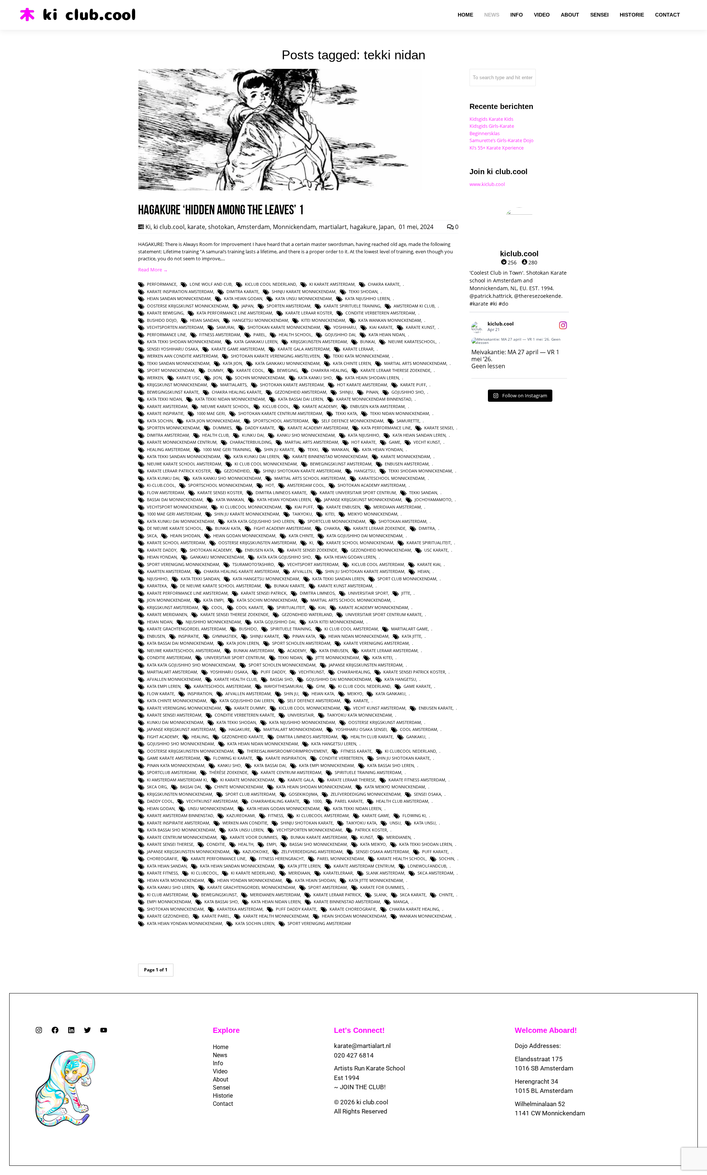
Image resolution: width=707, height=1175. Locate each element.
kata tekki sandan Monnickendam (183, 456)
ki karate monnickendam (247, 779)
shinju (346, 392)
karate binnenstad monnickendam (329, 456)
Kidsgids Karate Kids (491, 119)
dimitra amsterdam (168, 435)
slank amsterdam (385, 873)
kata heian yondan (382, 449)
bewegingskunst (219, 894)
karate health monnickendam (276, 916)
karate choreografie (353, 909)
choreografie (162, 858)
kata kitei (382, 657)
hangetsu (364, 471)
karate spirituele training (352, 306)
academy (296, 650)
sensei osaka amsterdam (382, 851)
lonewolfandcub (427, 866)
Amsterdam (253, 227)
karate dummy (249, 708)
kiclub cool (276, 406)
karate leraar (358, 349)
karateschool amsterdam (222, 686)
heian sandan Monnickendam (179, 298)
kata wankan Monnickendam (389, 320)
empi (271, 844)
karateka (157, 585)
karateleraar (338, 873)
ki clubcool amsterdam (322, 815)
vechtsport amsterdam (312, 564)
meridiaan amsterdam (397, 507)
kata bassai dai (270, 765)
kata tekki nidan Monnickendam (230, 399)
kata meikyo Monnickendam (395, 786)
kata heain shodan (315, 880)
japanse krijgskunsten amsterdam (365, 665)
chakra (332, 528)
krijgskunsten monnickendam (179, 794)
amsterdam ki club (414, 306)
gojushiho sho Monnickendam (180, 743)
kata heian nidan (387, 334)
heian (423, 571)
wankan (340, 449)
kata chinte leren (352, 363)
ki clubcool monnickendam (250, 507)
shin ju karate (279, 449)
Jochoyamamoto (433, 499)
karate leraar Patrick (337, 894)
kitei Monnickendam (323, 320)
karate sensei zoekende (312, 550)
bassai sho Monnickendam (318, 844)
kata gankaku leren (255, 341)
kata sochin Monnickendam (267, 600)
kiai (322, 607)
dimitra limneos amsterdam (307, 736)
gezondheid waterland (307, 614)
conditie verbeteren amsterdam (380, 313)
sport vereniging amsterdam (319, 923)
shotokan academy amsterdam (371, 485)
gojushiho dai (340, 334)
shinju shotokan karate (307, 823)
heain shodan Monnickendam (354, 916)
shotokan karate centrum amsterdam (280, 413)
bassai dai (190, 786)
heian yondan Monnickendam (249, 880)
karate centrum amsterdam (291, 772)
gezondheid (237, 471)
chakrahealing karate (275, 801)
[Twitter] (87, 1030)
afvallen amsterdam (248, 693)
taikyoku (302, 514)
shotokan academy (211, 550)
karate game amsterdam (237, 349)
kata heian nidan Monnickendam (262, 743)
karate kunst (420, 327)
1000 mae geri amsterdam (174, 514)
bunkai (367, 341)
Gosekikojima (303, 794)
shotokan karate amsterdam (292, 384)
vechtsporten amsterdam (175, 327)
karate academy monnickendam (373, 607)
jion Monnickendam (168, 600)
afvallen (302, 571)
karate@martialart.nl (362, 1045)
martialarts (233, 384)
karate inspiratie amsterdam (178, 823)
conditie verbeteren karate (244, 715)
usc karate (436, 550)
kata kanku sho (315, 377)
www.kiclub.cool (487, 184)
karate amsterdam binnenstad (180, 815)
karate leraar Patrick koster (179, 471)
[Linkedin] (71, 1030)
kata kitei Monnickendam (336, 622)
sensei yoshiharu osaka (172, 349)
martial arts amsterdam (311, 442)
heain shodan (185, 535)
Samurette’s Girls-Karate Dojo (501, 140)
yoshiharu (344, 327)
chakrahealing (353, 672)
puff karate (435, 851)
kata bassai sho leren (390, 765)
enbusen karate (436, 708)
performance (161, 284)
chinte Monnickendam (238, 786)
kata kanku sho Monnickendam (227, 478)
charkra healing (329, 370)
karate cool (250, 370)
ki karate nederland (253, 873)
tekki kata (346, 413)
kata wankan (230, 499)
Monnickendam (294, 227)
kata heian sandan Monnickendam (237, 866)
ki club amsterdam (167, 894)
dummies (222, 427)
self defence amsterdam (313, 700)
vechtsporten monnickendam (309, 830)
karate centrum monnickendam (182, 837)
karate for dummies (382, 887)
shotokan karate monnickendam (283, 327)
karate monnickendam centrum (182, 442)
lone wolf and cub (211, 284)
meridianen (398, 837)
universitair (301, 715)
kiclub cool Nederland (270, 284)
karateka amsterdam (240, 909)
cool (217, 607)
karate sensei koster (219, 492)
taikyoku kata (361, 823)
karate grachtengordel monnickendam (251, 887)
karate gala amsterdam (304, 349)
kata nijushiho (363, 435)
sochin (446, 858)
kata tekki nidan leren (357, 808)
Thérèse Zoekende (228, 772)
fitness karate (356, 751)
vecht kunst (427, 442)
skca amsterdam (435, 873)
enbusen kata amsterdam (377, 406)
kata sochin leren (254, 923)
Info (218, 1063)
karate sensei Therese (170, 844)
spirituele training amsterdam (368, 772)
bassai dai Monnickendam (175, 499)
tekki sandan (423, 492)
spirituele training (290, 629)
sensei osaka (427, 794)
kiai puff (304, 507)
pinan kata (303, 636)
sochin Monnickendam (260, 377)
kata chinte (301, 535)
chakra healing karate (236, 392)
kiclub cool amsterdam (378, 564)
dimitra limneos (317, 593)
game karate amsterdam (173, 758)
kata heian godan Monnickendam (283, 808)
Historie (223, 1095)
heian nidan (159, 622)
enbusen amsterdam (407, 464)
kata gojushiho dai (274, 622)
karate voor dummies (253, 837)
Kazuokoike (255, 851)
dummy (215, 370)
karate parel (216, 916)
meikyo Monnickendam (372, 514)
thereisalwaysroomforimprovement (287, 751)
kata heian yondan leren (284, 499)
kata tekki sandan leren (338, 578)
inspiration (199, 693)
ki (311, 542)
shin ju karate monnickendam (246, 514)
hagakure (363, 227)
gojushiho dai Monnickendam (338, 679)
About (220, 1079)
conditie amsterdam (169, 657)
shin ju (291, 693)
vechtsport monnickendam (177, 507)
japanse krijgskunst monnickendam (362, 499)
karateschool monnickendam (392, 478)
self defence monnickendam (352, 420)
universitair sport (368, 593)
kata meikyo (373, 844)
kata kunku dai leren (256, 456)
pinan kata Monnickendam (175, 765)
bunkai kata (227, 528)
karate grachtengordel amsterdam (186, 629)
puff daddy (273, 672)
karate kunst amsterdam (345, 585)
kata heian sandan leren (419, 435)
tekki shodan (363, 291)
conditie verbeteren (341, 758)
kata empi (213, 600)
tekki (312, 449)
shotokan (221, 227)
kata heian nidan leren (275, 901)
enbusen (156, 636)
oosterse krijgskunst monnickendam (187, 306)
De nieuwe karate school (174, 528)
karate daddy (161, 550)
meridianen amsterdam (275, 894)
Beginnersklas (484, 133)
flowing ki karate (232, 758)
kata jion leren (242, 643)
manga (400, 901)
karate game (375, 815)
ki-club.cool (161, 485)
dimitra (427, 528)
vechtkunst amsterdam (212, 801)
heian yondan (162, 557)
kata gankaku (390, 693)
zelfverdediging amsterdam (311, 851)
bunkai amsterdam (253, 650)
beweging (287, 370)
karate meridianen (167, 614)
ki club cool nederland (364, 686)
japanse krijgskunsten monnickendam (188, 851)
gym (320, 686)
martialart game (409, 629)
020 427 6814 (354, 1055)
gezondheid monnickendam (381, 550)
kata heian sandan (167, 866)
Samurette (408, 420)
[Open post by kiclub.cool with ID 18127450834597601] (519, 341)
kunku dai (253, 435)
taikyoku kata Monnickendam (359, 715)
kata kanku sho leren (170, 887)
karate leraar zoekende (379, 528)
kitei (329, 514)
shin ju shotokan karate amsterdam (364, 571)
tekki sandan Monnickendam (178, 363)
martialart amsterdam (172, 672)
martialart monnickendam (292, 729)
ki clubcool (204, 873)
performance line (166, 334)
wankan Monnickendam (425, 916)
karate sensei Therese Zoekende (234, 614)
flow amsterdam (165, 492)
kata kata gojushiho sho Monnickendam (191, 665)
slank (380, 894)
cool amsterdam (418, 729)
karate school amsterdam (176, 542)
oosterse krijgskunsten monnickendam (190, 751)
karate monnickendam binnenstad (373, 399)
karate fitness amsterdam (416, 779)
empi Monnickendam (169, 901)
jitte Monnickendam (337, 657)
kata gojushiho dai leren (246, 700)
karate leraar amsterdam (389, 650)
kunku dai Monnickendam (175, 722)
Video (220, 1071)
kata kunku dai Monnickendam (180, 521)
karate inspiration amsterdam (180, 291)
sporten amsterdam (288, 306)
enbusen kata (259, 550)
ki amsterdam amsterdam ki (177, 779)
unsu (395, 823)
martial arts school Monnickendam (350, 600)
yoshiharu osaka (228, 672)
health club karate (372, 736)
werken (155, 377)
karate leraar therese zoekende (395, 370)
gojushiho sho (407, 392)
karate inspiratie (165, 413)
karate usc (188, 377)
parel (259, 334)
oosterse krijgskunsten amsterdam (257, 542)
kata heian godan (243, 298)
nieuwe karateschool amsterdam (183, 650)
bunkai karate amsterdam (319, 837)
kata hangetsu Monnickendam (266, 578)
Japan (386, 227)
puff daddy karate (296, 909)
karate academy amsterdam (318, 427)
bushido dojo (162, 320)
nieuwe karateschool (412, 341)
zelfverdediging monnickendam (366, 794)
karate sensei (438, 427)
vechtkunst (311, 672)
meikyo (354, 693)
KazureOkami (240, 815)
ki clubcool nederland (410, 751)
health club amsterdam (402, 801)
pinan (372, 392)
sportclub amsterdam (171, 772)
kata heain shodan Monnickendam (313, 786)
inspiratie (188, 636)
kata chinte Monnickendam (176, 700)
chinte (446, 894)
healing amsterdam (168, 449)
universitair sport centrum (234, 657)
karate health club (235, 679)
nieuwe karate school (225, 406)
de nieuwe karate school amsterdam (220, 585)
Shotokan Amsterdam (402, 521)
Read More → (153, 269)
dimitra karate (242, 291)
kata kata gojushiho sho (284, 557)
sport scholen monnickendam (282, 665)
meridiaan (299, 873)
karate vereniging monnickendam (184, 708)
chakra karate (384, 284)
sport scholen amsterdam (301, 643)
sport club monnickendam (406, 578)
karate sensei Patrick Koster (414, 672)
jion (217, 377)
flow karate (160, 693)
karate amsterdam (167, 406)
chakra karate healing (414, 909)
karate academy (319, 406)
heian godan (161, 808)
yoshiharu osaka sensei (361, 729)
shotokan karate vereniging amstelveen (275, 356)
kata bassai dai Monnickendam (180, 643)
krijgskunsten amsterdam (319, 341)
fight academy (162, 736)
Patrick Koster (371, 830)
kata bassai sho (221, 901)
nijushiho (157, 578)
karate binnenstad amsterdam (347, 901)
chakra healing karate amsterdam (241, 571)
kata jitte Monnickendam (376, 880)
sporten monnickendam (173, 427)
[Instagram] (38, 1030)
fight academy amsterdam (282, 528)
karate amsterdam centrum (364, 866)
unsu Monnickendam (210, 808)
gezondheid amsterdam (300, 392)
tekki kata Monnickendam (361, 356)
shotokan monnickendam (175, 909)
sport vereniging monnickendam (183, 564)
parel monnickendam (340, 858)
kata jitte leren (304, 866)
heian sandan (204, 320)
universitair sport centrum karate (383, 614)
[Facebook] (55, 1030)
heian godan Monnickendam (244, 535)
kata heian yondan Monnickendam (184, 923)
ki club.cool (169, 227)
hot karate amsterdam (362, 384)
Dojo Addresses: (538, 1045)
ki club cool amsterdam (351, 629)
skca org (157, 786)
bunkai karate (289, 585)
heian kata (323, 693)
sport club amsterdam (250, 794)
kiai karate (381, 327)
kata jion (232, 363)
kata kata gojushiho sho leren (260, 521)
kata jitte (411, 636)
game (394, 442)
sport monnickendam (170, 370)
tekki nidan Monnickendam (399, 413)
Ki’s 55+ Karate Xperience (496, 147)
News (220, 1055)
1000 (317, 801)
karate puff (413, 384)
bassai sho (281, 679)
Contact (223, 1103)
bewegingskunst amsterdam (341, 464)
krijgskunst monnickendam (177, 384)
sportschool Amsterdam (280, 420)
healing (199, 736)
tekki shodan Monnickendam (420, 471)
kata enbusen (333, 650)
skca (152, 535)
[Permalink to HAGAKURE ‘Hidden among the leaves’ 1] (280, 188)
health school (295, 334)
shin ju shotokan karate (403, 758)
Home (220, 1047)
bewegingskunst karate (172, 392)
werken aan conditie (244, 823)
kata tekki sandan (200, 578)
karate (196, 227)
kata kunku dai (163, 478)
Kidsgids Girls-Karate (491, 126)
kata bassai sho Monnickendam (181, 830)
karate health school (401, 858)
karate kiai (428, 564)
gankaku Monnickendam (217, 557)
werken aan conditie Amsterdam (182, 356)
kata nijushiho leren (367, 298)
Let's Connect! (359, 1030)
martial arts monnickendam (415, 363)
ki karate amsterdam (332, 284)
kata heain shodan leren (372, 377)
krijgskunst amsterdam (172, 607)
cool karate (249, 607)
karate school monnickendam (359, 542)
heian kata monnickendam (175, 880)
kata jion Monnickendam (213, 420)
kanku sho (229, 765)
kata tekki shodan (236, 722)
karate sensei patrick (263, 593)
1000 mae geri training (227, 449)
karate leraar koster (308, 313)
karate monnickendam (405, 456)
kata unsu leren (245, 830)
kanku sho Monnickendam (306, 435)
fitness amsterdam (219, 334)
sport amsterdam (327, 887)
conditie (216, 844)
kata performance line (386, 427)
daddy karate (259, 427)
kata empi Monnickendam (326, 765)
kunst (366, 837)
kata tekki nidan (164, 399)
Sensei (221, 1087)
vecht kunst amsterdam (379, 708)
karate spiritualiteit (429, 542)
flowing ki (414, 815)
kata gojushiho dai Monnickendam (364, 535)
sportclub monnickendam (336, 521)
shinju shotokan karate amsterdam (302, 471)
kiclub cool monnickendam (309, 708)
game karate (417, 686)
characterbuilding (250, 442)
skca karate (413, 894)
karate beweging (165, 313)
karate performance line (218, 858)
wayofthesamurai (283, 686)
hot (269, 485)
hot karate (363, 442)
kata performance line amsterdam (234, 313)
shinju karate (264, 636)
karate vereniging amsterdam (376, 643)
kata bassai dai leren (300, 399)
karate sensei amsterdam (174, 715)
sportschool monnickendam (220, 485)
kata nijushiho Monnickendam (302, 722)
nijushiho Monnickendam (213, 622)
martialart (333, 227)
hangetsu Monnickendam (260, 320)
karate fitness (162, 873)
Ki (148, 227)
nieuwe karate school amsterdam (184, 464)
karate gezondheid (168, 916)
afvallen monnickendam (174, 679)
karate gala (301, 779)
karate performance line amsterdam (187, 593)
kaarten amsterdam (168, 571)
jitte (405, 593)
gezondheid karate (242, 736)
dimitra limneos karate (281, 492)
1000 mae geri (211, 413)
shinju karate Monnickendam (303, 291)
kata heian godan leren (350, 557)
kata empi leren (163, 686)
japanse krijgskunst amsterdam (181, 729)
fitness (275, 815)
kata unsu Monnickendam (303, 298)
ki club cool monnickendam (266, 464)
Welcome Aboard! (546, 1030)
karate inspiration (285, 758)
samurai (225, 327)
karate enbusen (343, 507)
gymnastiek (224, 636)
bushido (248, 629)
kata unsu (425, 823)
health (245, 844)
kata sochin (160, 420)
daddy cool (160, 801)
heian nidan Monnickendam (358, 636)
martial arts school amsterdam (309, 478)
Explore (226, 1030)
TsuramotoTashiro (253, 564)
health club (215, 435)
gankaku (415, 736)
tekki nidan (290, 657)
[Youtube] (103, 1030)
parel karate (349, 801)
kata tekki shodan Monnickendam (184, 341)
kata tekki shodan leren (425, 844)
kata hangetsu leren (333, 743)
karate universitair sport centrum (358, 492)
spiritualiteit (291, 607)
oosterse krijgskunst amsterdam (384, 722)
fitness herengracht (281, 858)
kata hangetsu (400, 679)
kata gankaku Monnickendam (287, 363)
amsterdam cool (305, 485)
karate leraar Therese (351, 779)
